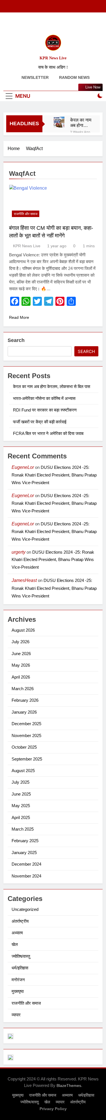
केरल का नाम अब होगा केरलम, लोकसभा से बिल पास (80, 122)
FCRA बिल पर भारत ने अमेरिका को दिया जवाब (48, 433)
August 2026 (23, 630)
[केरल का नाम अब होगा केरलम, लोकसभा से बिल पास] (59, 122)
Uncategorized (25, 909)
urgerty (18, 552)
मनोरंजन (18, 979)
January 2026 (24, 712)
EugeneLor (23, 467)
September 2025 (27, 759)
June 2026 (21, 653)
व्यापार (16, 1014)
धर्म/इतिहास (20, 967)
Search (16, 340)
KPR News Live (53, 58)
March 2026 (23, 688)
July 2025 (20, 782)
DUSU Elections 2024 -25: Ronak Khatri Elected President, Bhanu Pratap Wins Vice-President (54, 475)
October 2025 (24, 747)
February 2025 (25, 840)
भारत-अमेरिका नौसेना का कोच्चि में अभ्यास (44, 398)
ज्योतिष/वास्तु (21, 956)
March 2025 (23, 829)
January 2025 (24, 852)
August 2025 (23, 770)
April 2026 (21, 677)
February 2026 (25, 700)
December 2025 (26, 723)
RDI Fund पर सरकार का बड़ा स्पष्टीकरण (45, 410)
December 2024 (26, 864)
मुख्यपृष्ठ (18, 991)
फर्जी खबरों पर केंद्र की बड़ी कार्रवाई (39, 421)
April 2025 (21, 817)
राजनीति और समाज (25, 214)
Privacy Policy (53, 1108)
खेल (15, 944)
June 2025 (21, 794)
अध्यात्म (17, 932)
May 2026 (21, 665)
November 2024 (26, 876)
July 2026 (20, 641)
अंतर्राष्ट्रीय (20, 921)
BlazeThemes (69, 1085)
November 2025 (26, 735)
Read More (19, 317)
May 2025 (21, 805)
